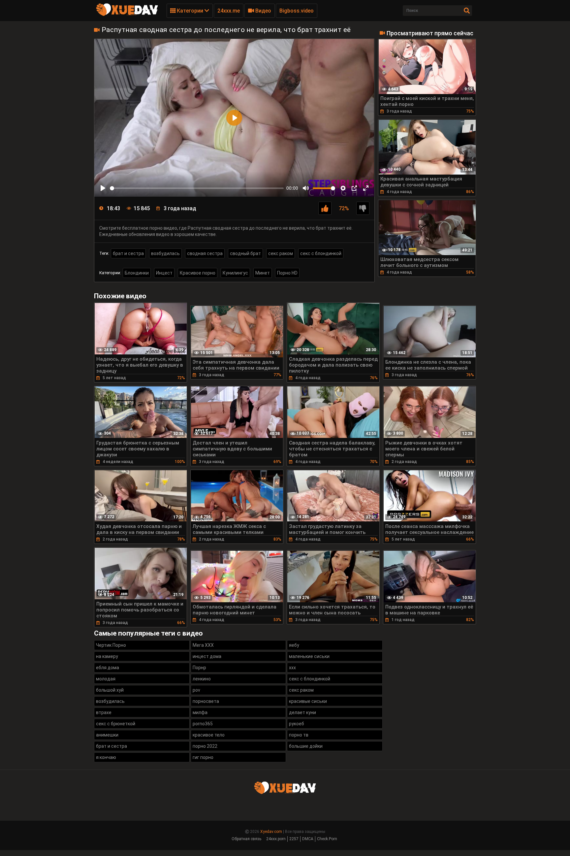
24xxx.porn (276, 839)
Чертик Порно (111, 645)
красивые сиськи (308, 701)
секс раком (280, 253)
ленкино (202, 678)
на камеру (107, 656)
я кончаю (106, 757)
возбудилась (165, 253)
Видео (262, 11)
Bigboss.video (296, 11)
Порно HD (287, 273)
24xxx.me (228, 11)
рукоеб (296, 723)
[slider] (197, 188)
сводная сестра (205, 253)
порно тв (298, 735)
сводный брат (245, 253)
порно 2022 (205, 746)
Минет (262, 273)
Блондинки (137, 273)
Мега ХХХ (203, 645)
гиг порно (203, 757)
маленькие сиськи (309, 656)
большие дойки (306, 746)
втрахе (103, 712)
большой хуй (110, 690)
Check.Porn (327, 839)
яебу (294, 645)
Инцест (164, 273)
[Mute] (306, 188)
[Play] (103, 188)
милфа (200, 712)
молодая (105, 678)
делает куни (302, 712)
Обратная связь (246, 839)
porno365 (203, 723)
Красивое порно (197, 273)
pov (196, 690)
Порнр (199, 667)
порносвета (206, 701)
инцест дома (207, 656)
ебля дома (107, 667)
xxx (292, 667)
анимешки (107, 735)
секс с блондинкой (320, 253)
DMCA (307, 839)
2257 (294, 839)
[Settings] (343, 188)
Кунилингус (235, 273)
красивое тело (209, 735)
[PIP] (354, 188)
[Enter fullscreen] (366, 188)
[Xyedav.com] (127, 14)
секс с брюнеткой (115, 723)
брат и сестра (128, 253)
